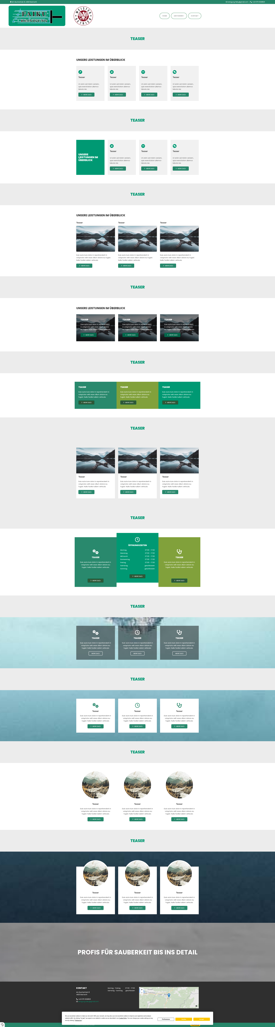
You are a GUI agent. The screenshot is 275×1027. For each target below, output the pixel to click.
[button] (86, 95)
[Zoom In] (141, 989)
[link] (179, 16)
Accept (201, 1019)
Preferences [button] (78, 1020)
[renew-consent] (2, 1024)
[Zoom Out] (141, 992)
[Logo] (38, 16)
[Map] (169, 997)
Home (164, 16)
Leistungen (178, 16)
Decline (184, 1019)
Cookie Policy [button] (123, 1018)
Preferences (166, 1019)
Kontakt (194, 16)
